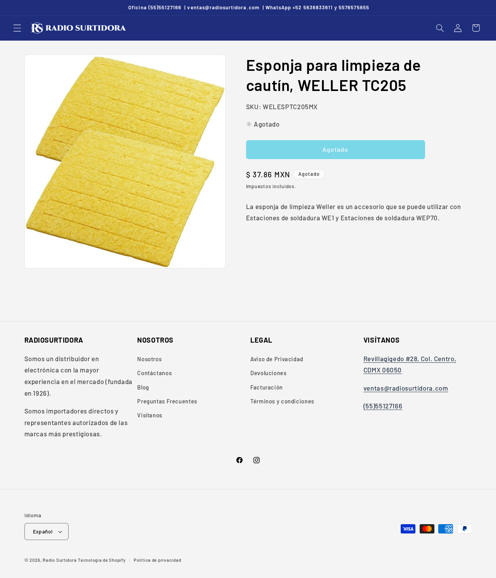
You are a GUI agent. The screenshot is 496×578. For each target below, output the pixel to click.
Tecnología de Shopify (102, 560)
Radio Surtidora (59, 560)
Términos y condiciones (282, 401)
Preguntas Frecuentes (167, 401)
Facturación (266, 387)
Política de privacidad (157, 560)
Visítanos (149, 415)
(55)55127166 (383, 406)
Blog (143, 387)
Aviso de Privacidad (276, 358)
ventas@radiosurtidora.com (405, 388)
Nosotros (149, 358)
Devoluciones (268, 372)
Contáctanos (154, 372)
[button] (17, 28)
